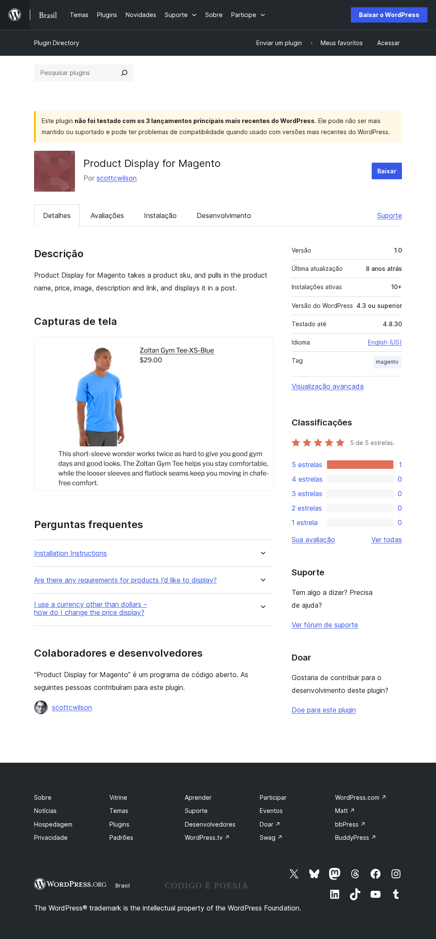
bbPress (350, 824)
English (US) (385, 342)
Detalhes (57, 215)
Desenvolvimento (224, 215)
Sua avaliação (313, 539)
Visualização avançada (328, 386)
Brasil (122, 885)
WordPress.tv (207, 837)
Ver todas (386, 539)
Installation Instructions (70, 553)
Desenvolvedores (210, 824)
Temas (118, 810)
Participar (273, 797)
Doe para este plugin (324, 710)
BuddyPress (355, 837)
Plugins (119, 824)
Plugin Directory (56, 42)
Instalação (160, 215)
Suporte (389, 215)
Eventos (271, 810)
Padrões (121, 837)
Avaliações (107, 215)
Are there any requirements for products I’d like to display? (125, 580)
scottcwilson (117, 178)
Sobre (43, 797)
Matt (345, 810)
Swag (271, 837)
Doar (270, 824)
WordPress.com (361, 797)
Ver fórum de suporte (325, 624)
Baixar (386, 171)
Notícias (45, 810)
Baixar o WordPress (389, 14)
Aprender (198, 797)
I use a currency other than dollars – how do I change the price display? (90, 608)
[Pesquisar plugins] (124, 72)
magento (387, 362)
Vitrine (118, 797)
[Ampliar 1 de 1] (262, 348)
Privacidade (51, 837)
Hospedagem (53, 824)
